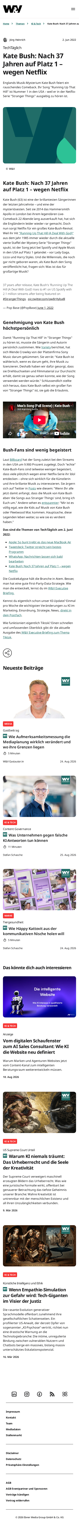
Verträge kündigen (17, 1494)
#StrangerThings (14, 299)
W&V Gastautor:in (13, 761)
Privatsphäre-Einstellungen (22, 1465)
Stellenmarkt (14, 1435)
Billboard (16, 460)
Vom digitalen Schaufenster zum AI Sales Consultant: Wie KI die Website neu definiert (36, 1043)
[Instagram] (27, 1394)
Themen (20, 23)
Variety (46, 347)
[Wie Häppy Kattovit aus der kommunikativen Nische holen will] (39, 889)
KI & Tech (36, 23)
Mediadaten (13, 1429)
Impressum (13, 1411)
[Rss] (52, 1394)
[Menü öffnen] (73, 9)
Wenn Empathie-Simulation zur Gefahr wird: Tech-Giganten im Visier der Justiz (35, 1292)
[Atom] (65, 1394)
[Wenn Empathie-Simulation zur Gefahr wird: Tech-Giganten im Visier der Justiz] (39, 1245)
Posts (32, 488)
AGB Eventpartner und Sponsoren (26, 1488)
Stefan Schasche (12, 855)
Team (9, 1423)
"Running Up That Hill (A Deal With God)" (46, 233)
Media (8, 723)
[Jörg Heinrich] (5, 40)
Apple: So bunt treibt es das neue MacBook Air (40, 542)
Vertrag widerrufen (17, 1500)
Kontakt (11, 1417)
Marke (8, 915)
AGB (8, 1482)
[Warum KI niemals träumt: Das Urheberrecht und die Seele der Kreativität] (39, 1112)
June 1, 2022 (45, 308)
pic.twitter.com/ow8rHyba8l (46, 299)
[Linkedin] (14, 1394)
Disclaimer (12, 1453)
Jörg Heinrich (17, 39)
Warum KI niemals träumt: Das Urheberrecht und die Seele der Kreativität (36, 1159)
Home (6, 23)
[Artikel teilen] (7, 653)
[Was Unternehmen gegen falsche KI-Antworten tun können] (39, 796)
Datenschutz (13, 1459)
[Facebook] (39, 1394)
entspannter (50, 503)
